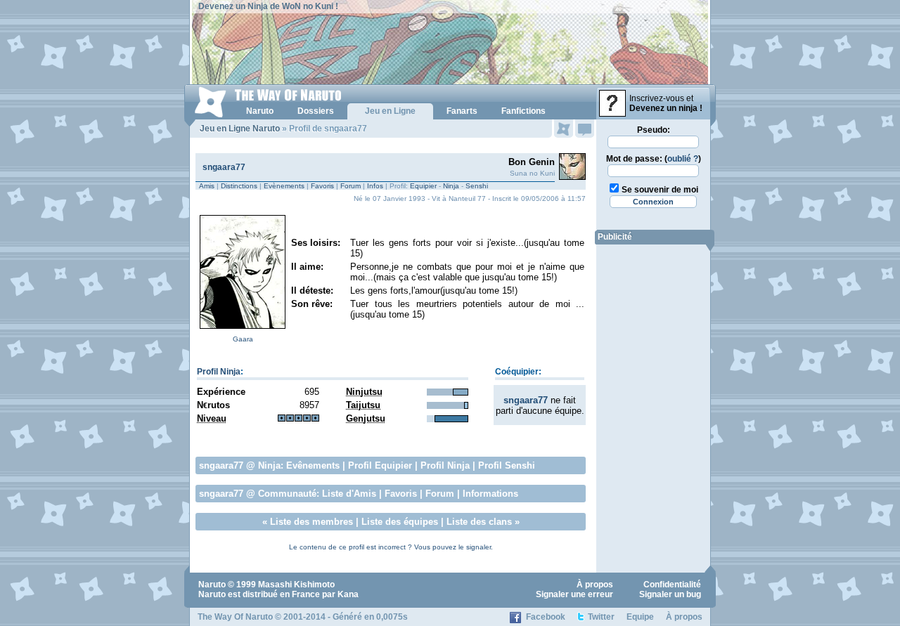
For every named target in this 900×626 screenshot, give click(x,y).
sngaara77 (223, 167)
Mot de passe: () (653, 159)
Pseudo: (653, 130)
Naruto (212, 584)
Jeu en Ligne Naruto (240, 128)
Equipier (423, 186)
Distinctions (239, 186)
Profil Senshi (506, 465)
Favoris (322, 186)
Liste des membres (311, 521)
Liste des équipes (399, 521)
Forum (350, 186)
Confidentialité (672, 584)
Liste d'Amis (349, 493)
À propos (595, 584)
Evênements (313, 465)
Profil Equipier (380, 465)
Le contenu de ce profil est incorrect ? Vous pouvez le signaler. (391, 547)
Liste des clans (479, 521)
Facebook (545, 617)
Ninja (451, 186)
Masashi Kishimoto (296, 584)
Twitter (601, 617)
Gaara (243, 339)
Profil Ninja (218, 372)
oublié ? (682, 159)
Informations (490, 493)
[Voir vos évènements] (563, 128)
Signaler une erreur (574, 594)
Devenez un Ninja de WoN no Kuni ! (268, 6)
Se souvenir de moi (660, 190)
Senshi (476, 186)
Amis (206, 186)
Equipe (640, 617)
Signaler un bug (670, 594)
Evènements (284, 186)
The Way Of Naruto (235, 617)
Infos (375, 186)
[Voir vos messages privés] (584, 128)
